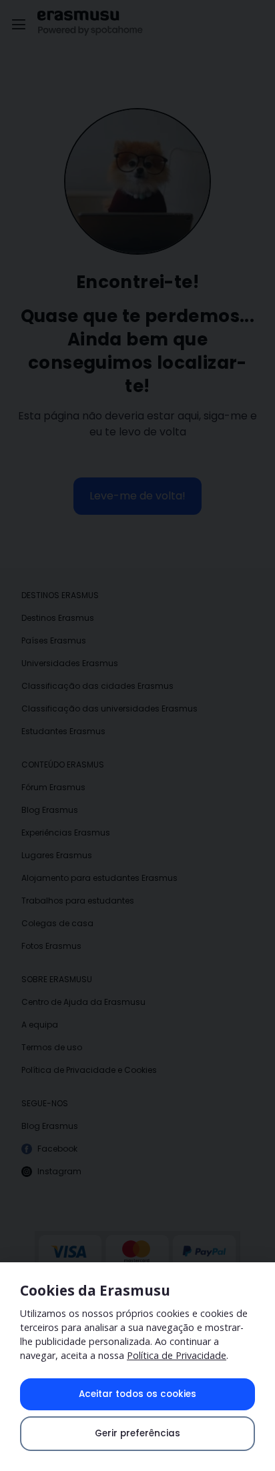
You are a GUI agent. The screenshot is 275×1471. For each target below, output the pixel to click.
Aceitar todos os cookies (137, 1394)
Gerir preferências (137, 1433)
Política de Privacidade (176, 1355)
